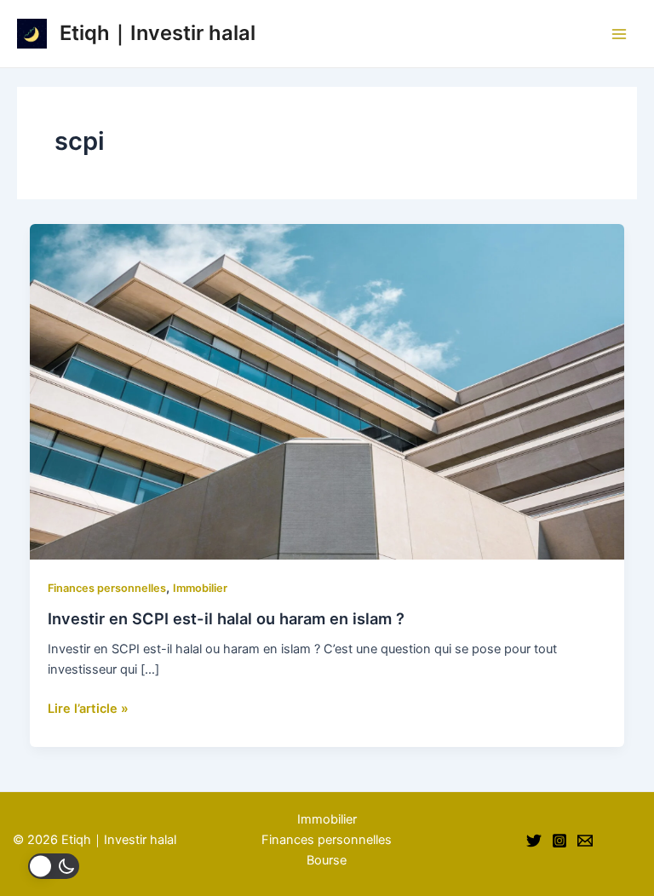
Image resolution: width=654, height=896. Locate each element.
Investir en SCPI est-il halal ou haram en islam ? (226, 618)
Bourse (327, 860)
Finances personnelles (107, 588)
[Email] (585, 840)
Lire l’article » (88, 707)
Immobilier (200, 588)
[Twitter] (534, 840)
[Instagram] (559, 840)
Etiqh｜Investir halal (157, 32)
